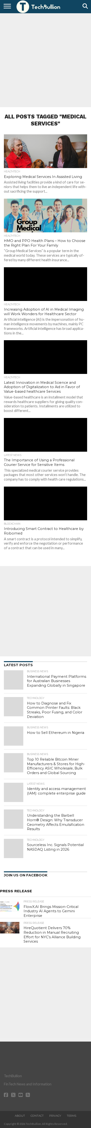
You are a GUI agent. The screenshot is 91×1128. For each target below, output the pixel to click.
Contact (37, 1115)
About (20, 1115)
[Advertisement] (45, 59)
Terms (71, 1115)
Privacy (55, 1115)
